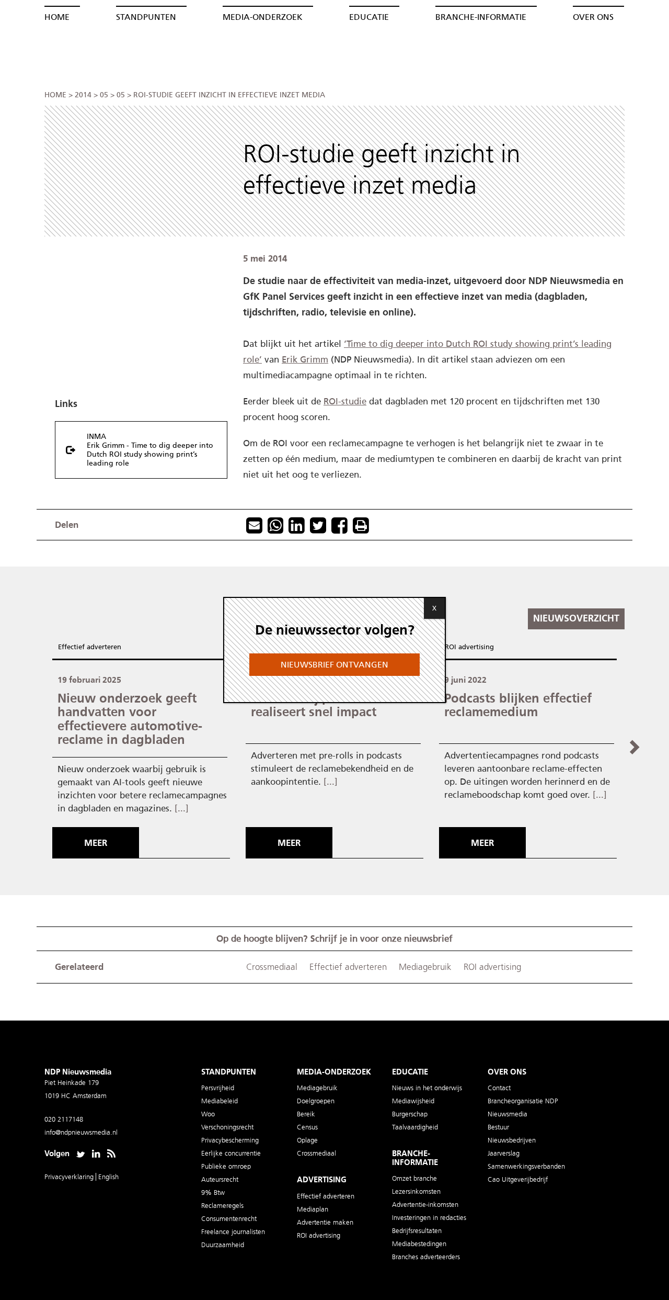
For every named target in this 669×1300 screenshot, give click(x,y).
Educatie (369, 17)
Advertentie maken (325, 1222)
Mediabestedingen (419, 1244)
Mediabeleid (219, 1101)
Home (57, 17)
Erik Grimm (305, 359)
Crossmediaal (271, 967)
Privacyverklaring (70, 1177)
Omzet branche (414, 1178)
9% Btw (213, 1192)
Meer (95, 843)
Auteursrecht (219, 1179)
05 (104, 95)
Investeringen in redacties (429, 1218)
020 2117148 (63, 1119)
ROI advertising (469, 647)
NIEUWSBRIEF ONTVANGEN (334, 665)
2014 (83, 95)
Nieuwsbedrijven (512, 1140)
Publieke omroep (226, 1166)
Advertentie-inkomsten (425, 1204)
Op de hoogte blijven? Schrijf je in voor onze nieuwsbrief (334, 938)
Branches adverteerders (426, 1257)
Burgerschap (410, 1114)
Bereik (306, 1114)
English (108, 1177)
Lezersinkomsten (416, 1191)
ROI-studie (345, 401)
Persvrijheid (217, 1088)
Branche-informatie (480, 17)
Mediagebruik (425, 967)
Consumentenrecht (229, 1219)
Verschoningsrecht (227, 1127)
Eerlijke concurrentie (231, 1153)
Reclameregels (222, 1205)
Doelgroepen (315, 1101)
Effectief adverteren (89, 647)
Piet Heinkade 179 (71, 1083)
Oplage (307, 1140)
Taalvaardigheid (415, 1127)
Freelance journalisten (233, 1232)
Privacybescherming (230, 1140)
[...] (182, 808)
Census (307, 1127)
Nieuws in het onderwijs (427, 1088)
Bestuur (498, 1127)
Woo (208, 1114)
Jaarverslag (504, 1153)
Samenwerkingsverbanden (526, 1166)
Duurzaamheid (222, 1245)
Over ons (593, 17)
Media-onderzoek (263, 17)
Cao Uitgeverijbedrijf (518, 1179)
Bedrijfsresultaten (417, 1231)
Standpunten (146, 17)
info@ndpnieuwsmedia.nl (81, 1132)
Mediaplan (312, 1209)
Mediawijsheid (413, 1101)
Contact (499, 1088)
